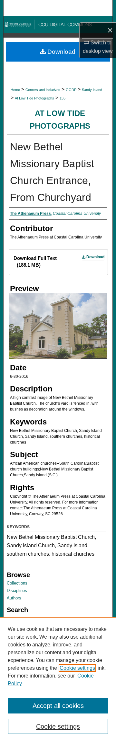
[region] (58, 679)
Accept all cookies (58, 705)
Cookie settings (77, 668)
